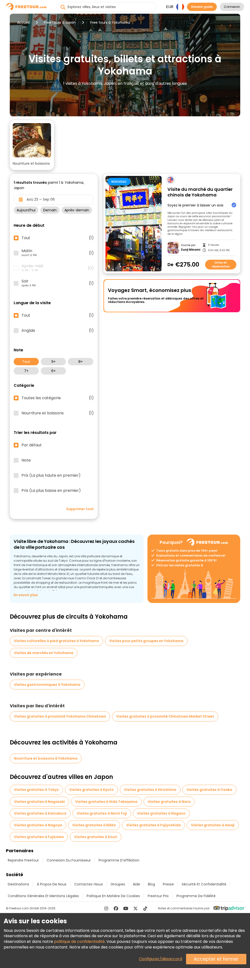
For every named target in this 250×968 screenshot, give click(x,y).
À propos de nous (51, 884)
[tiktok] (145, 908)
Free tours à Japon (60, 22)
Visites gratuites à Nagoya (38, 825)
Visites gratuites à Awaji (213, 825)
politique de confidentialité (79, 941)
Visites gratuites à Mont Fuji (102, 813)
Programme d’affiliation (119, 860)
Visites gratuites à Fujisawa (39, 836)
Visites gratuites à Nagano (161, 813)
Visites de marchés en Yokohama (43, 652)
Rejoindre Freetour (23, 860)
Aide (136, 884)
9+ (53, 361)
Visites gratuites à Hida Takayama (106, 801)
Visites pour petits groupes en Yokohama (146, 640)
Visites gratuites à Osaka (209, 789)
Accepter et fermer (216, 959)
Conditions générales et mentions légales (43, 895)
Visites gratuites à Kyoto (91, 789)
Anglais (57, 330)
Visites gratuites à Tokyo (36, 789)
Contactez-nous (88, 884)
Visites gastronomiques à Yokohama (47, 684)
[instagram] (106, 908)
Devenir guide (202, 7)
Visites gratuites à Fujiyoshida (153, 825)
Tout (26, 361)
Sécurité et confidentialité (204, 884)
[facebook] (116, 908)
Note (26, 460)
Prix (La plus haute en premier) (51, 475)
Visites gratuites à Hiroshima (150, 789)
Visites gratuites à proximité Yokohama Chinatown (60, 716)
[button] (32, 145)
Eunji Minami (190, 249)
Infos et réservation (221, 264)
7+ (26, 370)
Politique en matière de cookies (113, 895)
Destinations (18, 884)
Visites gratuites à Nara (169, 801)
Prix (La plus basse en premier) (51, 490)
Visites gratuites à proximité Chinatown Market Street (165, 716)
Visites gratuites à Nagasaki (39, 801)
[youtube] (126, 908)
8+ (80, 361)
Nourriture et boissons (57, 413)
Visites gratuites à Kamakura (40, 813)
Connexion (232, 7)
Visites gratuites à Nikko (94, 825)
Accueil (23, 22)
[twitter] (135, 908)
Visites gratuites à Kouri (95, 836)
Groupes (118, 884)
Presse (168, 884)
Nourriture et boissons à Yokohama (45, 758)
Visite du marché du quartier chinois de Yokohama (200, 192)
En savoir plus (26, 594)
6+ (53, 370)
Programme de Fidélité (196, 895)
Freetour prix (158, 895)
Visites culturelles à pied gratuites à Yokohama (56, 640)
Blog (151, 884)
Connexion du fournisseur (69, 860)
